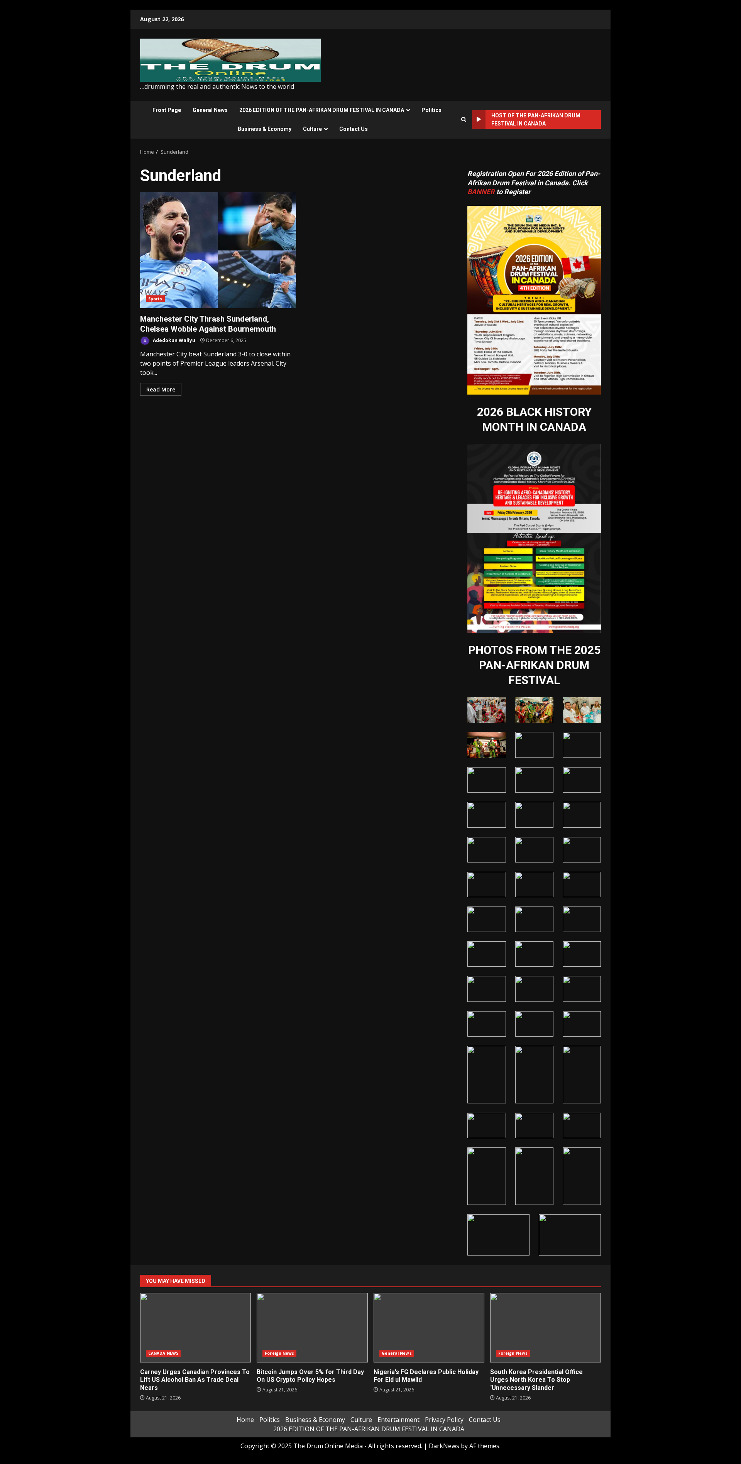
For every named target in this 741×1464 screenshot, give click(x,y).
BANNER (481, 192)
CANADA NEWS (163, 1353)
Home (245, 1419)
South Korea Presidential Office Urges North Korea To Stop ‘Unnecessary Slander (545, 1327)
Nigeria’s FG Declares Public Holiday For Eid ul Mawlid (429, 1327)
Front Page (166, 110)
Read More (160, 389)
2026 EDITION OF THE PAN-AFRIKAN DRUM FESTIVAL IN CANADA (321, 110)
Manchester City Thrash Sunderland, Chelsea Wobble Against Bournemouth (218, 250)
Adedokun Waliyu (173, 340)
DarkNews (444, 1446)
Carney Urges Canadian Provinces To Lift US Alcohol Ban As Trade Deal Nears (195, 1327)
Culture (312, 129)
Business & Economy (264, 129)
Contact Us (353, 129)
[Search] (463, 119)
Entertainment (398, 1419)
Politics (431, 110)
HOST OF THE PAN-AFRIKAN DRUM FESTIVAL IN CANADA (535, 119)
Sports (155, 299)
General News (210, 110)
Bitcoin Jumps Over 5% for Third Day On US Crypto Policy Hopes (312, 1327)
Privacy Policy (444, 1419)
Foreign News (279, 1353)
